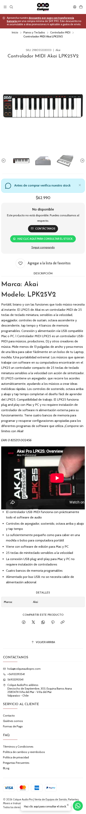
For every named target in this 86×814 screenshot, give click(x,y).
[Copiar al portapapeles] (62, 622)
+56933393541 (16, 674)
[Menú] (5, 7)
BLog (6, 768)
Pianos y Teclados (34, 32)
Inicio (15, 32)
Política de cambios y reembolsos (24, 752)
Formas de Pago (13, 726)
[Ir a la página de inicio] (43, 7)
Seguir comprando (43, 247)
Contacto (9, 715)
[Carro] (81, 7)
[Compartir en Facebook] (23, 622)
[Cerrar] (80, 184)
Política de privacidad (16, 757)
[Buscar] (11, 7)
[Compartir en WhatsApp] (43, 622)
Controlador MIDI (60, 32)
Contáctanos (45, 228)
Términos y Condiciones (18, 746)
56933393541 (15, 679)
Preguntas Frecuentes (16, 763)
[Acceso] (74, 7)
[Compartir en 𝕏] (33, 622)
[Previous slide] (4, 160)
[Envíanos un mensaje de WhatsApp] (78, 806)
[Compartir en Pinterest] (52, 622)
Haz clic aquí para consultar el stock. (45, 238)
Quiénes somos (13, 721)
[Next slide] (82, 160)
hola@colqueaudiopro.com (24, 669)
